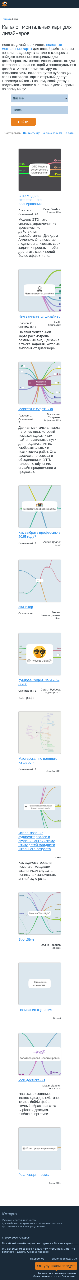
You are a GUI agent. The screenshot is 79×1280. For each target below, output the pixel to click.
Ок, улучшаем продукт (56, 1266)
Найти (23, 122)
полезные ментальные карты (32, 47)
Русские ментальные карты (19, 1219)
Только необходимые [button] (63, 1258)
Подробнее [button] (37, 1258)
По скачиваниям (51, 132)
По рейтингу (31, 132)
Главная (6, 19)
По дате (69, 132)
